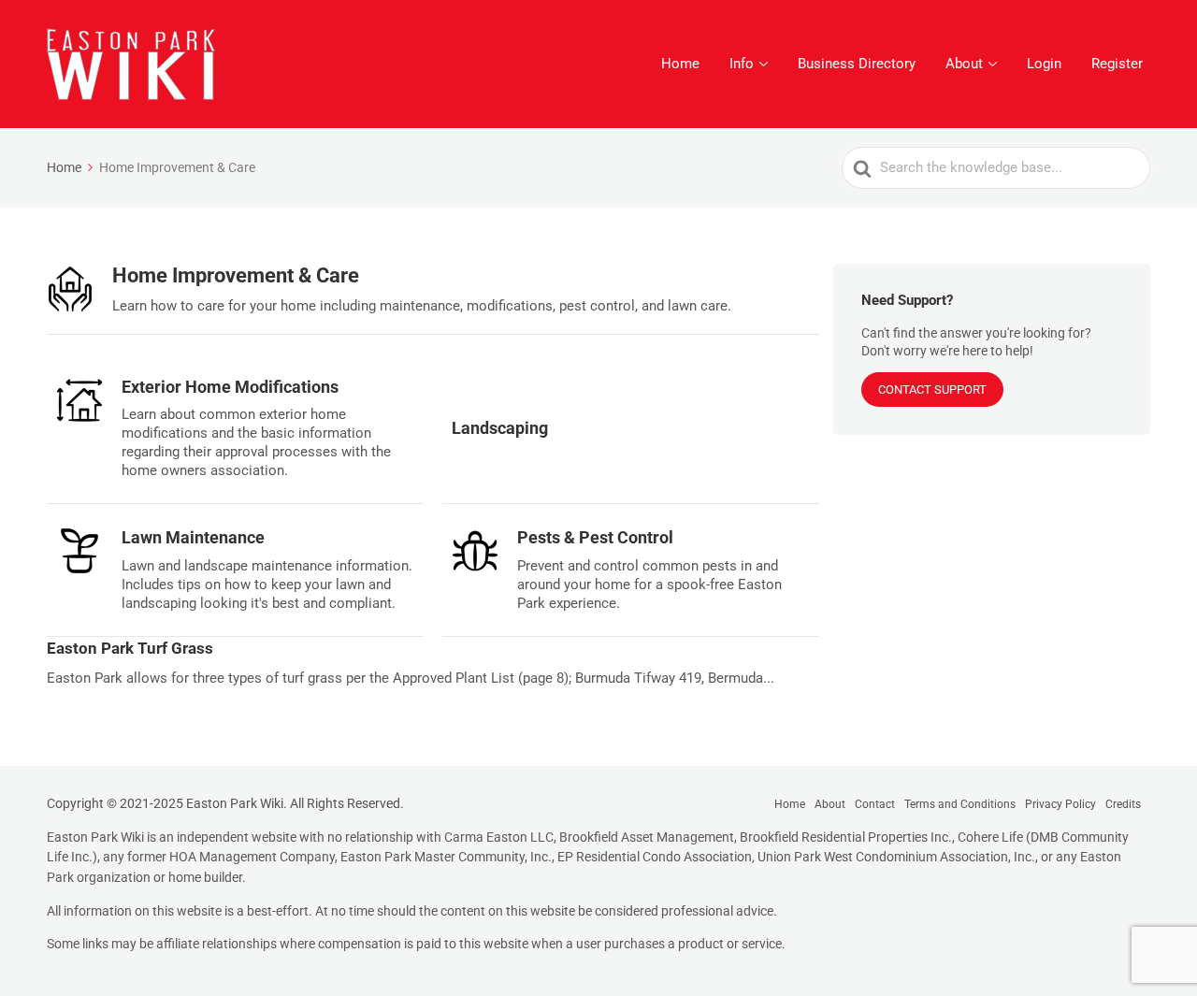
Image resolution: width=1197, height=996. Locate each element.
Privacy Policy (1060, 804)
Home (680, 63)
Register (1117, 63)
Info (741, 63)
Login (1044, 63)
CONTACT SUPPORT (932, 390)
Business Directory (857, 63)
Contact (875, 804)
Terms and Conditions (960, 804)
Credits (1123, 804)
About (964, 63)
